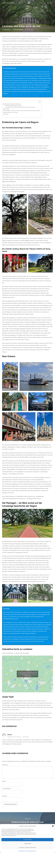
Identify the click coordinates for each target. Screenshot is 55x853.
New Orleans (6, 109)
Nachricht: (5, 765)
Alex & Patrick (8, 3)
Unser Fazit (6, 114)
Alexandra (7, 29)
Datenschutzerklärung (31, 850)
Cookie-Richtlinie (22, 850)
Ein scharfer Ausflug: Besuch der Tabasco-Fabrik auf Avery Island (20, 107)
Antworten (26, 737)
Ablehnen (27, 843)
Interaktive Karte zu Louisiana (10, 112)
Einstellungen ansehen (27, 847)
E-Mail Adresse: (6, 788)
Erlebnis (15, 29)
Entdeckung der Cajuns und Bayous (12, 104)
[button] (53, 826)
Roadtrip (20, 29)
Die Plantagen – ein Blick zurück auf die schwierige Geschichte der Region (21, 110)
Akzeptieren (27, 839)
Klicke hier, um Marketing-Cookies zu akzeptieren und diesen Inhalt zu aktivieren (27, 674)
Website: (4, 796)
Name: (4, 781)
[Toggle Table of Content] (38, 102)
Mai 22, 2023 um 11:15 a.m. (14, 737)
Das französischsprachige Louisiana (13, 105)
